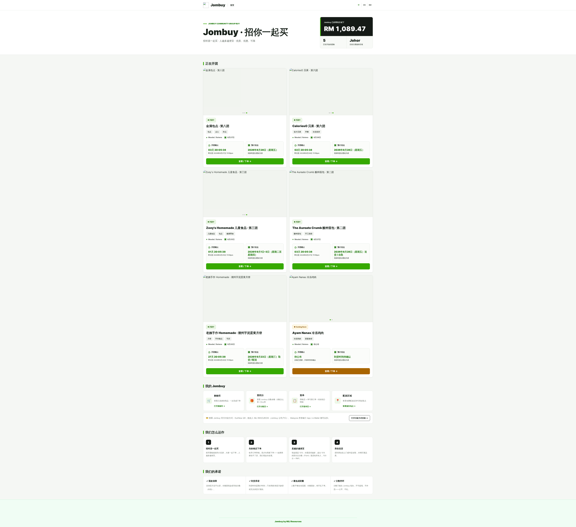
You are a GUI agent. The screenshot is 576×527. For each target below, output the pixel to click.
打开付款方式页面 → (359, 418)
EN (364, 5)
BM (370, 5)
